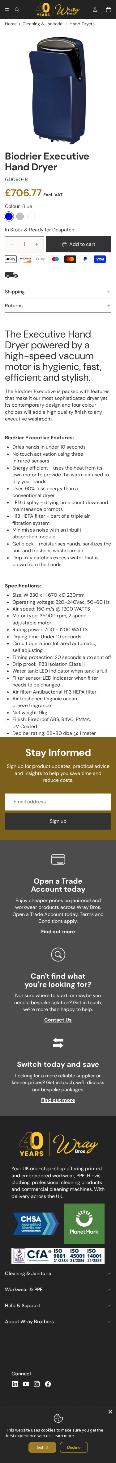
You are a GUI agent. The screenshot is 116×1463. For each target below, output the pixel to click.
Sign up (58, 821)
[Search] (17, 9)
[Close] (110, 1412)
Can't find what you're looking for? (58, 980)
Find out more (58, 931)
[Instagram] (37, 1384)
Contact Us (58, 1020)
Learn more (63, 1435)
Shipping (15, 291)
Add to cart (82, 244)
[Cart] (108, 9)
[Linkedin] (15, 1384)
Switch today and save (58, 1064)
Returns (14, 305)
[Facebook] (48, 1384)
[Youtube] (26, 1384)
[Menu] (7, 9)
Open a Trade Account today (58, 885)
